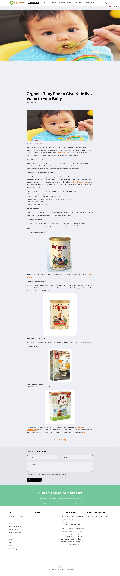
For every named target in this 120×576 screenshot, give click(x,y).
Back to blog (61, 440)
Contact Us (38, 523)
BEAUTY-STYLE (14, 520)
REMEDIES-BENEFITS (16, 526)
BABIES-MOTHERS (15, 533)
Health (11, 545)
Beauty (11, 542)
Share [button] (30, 107)
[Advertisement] (60, 78)
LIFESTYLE (12, 523)
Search (37, 517)
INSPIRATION (13, 529)
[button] (34, 3)
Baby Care (12, 552)
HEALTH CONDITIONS (16, 517)
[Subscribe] (74, 504)
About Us (38, 520)
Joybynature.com (55, 569)
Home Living (13, 549)
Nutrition (12, 536)
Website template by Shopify (66, 569)
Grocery (11, 539)
